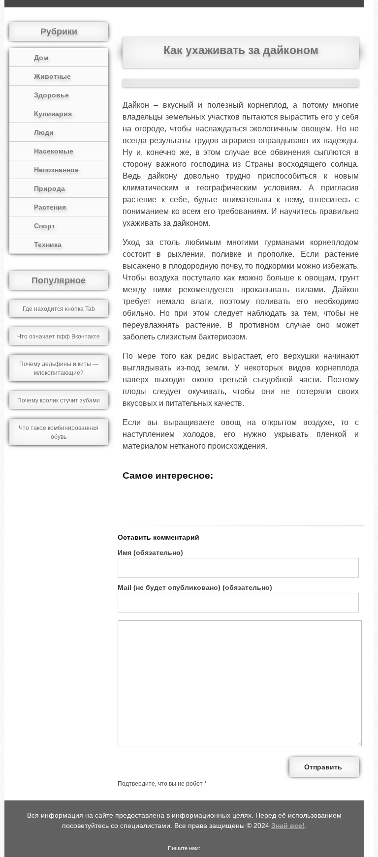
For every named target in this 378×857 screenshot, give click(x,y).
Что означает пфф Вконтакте (58, 336)
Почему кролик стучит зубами (58, 400)
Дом (41, 57)
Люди (44, 132)
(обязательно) (150, 552)
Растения (50, 207)
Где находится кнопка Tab (59, 309)
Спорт (44, 226)
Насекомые (53, 151)
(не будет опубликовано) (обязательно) (195, 587)
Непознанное (56, 170)
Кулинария (53, 114)
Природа (49, 188)
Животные (52, 76)
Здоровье (51, 95)
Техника (48, 244)
